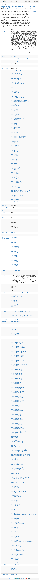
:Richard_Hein (14, 540)
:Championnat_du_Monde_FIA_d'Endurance (19, 187)
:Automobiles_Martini (15, 443)
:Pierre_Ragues (14, 164)
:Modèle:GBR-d (14, 259)
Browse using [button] (12, 1)
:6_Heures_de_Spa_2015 (16, 418)
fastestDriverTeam (5, 325)
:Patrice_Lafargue (15, 522)
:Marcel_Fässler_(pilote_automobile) (18, 183)
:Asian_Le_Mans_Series (16, 88)
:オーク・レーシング (15, 302)
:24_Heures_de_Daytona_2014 (17, 365)
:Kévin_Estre (14, 503)
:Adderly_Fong (14, 433)
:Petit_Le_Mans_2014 (15, 533)
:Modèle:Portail (14, 245)
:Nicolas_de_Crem (15, 518)
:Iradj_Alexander (15, 492)
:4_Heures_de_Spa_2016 (16, 388)
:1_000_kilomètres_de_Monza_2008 (18, 348)
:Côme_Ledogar (14, 461)
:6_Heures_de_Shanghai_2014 (17, 407)
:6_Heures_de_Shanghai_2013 (17, 406)
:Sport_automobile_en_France (17, 547)
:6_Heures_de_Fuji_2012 (16, 401)
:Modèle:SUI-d (14, 266)
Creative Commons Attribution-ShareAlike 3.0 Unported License (28, 579)
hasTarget (4, 566)
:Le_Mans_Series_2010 (16, 506)
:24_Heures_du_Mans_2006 (16, 366)
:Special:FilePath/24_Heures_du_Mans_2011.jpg (20, 311)
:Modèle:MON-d (14, 263)
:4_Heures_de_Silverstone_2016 (17, 387)
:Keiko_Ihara (14, 196)
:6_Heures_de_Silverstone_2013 (17, 413)
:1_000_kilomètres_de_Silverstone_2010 (18, 354)
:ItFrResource (14, 569)
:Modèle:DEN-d (14, 256)
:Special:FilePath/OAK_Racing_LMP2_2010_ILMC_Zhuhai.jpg (22, 312)
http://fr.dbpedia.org (19, 8)
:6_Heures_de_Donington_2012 (17, 322)
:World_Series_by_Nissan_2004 (17, 551)
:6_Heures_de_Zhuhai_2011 (16, 424)
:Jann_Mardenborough (16, 496)
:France (13, 56)
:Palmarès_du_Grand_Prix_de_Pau (18, 521)
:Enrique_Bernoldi (15, 114)
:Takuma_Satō (14, 176)
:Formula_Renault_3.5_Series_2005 (18, 469)
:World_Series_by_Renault (16, 182)
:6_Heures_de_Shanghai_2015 (17, 409)
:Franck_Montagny (15, 123)
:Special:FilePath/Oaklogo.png (17, 314)
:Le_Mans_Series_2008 (16, 505)
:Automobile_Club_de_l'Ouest (17, 90)
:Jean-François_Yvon (15, 497)
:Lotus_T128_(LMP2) (15, 515)
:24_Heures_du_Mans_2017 (16, 380)
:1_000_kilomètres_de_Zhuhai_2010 (18, 72)
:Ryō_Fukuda (14, 169)
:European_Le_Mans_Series (16, 117)
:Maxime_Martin (14, 185)
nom (3, 217)
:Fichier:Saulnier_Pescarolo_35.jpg (17, 195)
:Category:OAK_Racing (17, 296)
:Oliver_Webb (14, 159)
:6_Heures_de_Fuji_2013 (16, 402)
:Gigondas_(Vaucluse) (15, 474)
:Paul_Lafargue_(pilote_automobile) (18, 523)
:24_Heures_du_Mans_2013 (16, 77)
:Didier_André (14, 109)
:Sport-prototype (14, 174)
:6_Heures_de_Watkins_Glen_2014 (18, 422)
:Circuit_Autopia (14, 325)
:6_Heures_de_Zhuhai (15, 423)
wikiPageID (4, 63)
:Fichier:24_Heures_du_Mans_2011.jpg (18, 188)
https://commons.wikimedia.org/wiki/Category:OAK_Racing (20, 292)
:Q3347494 (13, 297)
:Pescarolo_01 (14, 161)
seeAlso (3, 292)
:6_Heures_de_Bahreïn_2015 (17, 397)
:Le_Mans (13, 146)
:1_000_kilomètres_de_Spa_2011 (17, 360)
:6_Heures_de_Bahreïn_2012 (17, 393)
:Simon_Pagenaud (15, 173)
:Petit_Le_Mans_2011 (15, 531)
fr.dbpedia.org (31, 8)
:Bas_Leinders (14, 91)
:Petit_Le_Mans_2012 (15, 532)
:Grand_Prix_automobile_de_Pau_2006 (18, 479)
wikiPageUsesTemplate (6, 238)
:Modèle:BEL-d (14, 250)
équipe (4, 564)
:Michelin (13, 186)
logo (3, 212)
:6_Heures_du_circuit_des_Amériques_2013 (19, 429)
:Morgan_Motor (14, 155)
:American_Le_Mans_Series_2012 (17, 83)
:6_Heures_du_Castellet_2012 (17, 427)
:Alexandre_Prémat (15, 82)
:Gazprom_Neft (14, 125)
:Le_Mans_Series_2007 (16, 504)
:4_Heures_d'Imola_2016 (16, 386)
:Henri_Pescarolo (15, 132)
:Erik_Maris (14, 115)
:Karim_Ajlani (14, 501)
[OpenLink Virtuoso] (11, 578)
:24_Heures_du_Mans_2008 (16, 369)
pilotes (4, 219)
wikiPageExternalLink (5, 61)
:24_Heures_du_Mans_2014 (16, 377)
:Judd (13, 142)
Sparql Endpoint (35, 1)
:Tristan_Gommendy (15, 178)
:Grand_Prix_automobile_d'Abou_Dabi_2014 (19, 476)
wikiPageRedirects (5, 336)
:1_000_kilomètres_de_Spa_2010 (17, 359)
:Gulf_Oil (13, 128)
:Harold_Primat (14, 131)
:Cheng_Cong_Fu (15, 104)
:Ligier (13, 508)
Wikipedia (12, 579)
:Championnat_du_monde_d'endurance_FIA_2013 (20, 454)
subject (3, 270)
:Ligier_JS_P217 (15, 512)
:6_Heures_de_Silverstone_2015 (17, 414)
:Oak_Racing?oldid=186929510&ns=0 (18, 309)
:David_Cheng (14, 463)
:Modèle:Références (15, 246)
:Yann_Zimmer (14, 553)
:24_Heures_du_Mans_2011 (16, 373)
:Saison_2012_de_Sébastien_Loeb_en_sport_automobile (21, 541)
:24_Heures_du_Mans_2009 (16, 74)
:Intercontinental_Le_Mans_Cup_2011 (18, 137)
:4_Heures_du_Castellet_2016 (17, 389)
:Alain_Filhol (14, 434)
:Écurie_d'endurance (15, 96)
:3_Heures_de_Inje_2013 (16, 382)
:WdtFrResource (14, 572)
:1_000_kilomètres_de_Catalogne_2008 (18, 345)
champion (4, 321)
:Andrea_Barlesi (14, 84)
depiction (4, 311)
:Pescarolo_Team (15, 528)
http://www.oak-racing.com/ (15, 61)
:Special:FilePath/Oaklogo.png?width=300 (19, 58)
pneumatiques (5, 232)
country (3, 56)
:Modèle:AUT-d (14, 248)
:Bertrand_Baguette (15, 92)
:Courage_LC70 (14, 459)
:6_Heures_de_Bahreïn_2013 (17, 395)
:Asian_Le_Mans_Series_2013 (17, 441)
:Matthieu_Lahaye (15, 334)
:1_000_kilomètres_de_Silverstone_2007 (18, 350)
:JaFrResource (14, 566)
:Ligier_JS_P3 (14, 152)
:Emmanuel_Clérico (15, 113)
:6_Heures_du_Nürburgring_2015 (17, 428)
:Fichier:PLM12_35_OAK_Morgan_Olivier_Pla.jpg (20, 191)
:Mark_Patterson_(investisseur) (17, 555)
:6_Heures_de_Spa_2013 (16, 416)
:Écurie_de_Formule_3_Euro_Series (18, 97)
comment (4, 275)
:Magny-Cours (14, 154)
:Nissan (13, 158)
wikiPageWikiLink (5, 70)
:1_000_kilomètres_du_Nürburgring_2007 (19, 364)
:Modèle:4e (14, 239)
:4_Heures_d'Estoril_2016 (16, 384)
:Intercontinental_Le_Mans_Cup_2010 (18, 136)
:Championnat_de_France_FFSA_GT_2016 (19, 449)
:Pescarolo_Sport (15, 163)
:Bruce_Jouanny (14, 93)
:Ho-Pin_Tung (14, 488)
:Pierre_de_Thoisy (15, 536)
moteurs (4, 214)
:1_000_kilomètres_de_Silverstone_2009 (18, 352)
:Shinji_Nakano (14, 172)
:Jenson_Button (14, 141)
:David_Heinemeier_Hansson (17, 108)
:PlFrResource (14, 570)
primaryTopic (5, 574)
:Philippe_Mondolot (15, 199)
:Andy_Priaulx (14, 86)
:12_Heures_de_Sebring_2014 (17, 342)
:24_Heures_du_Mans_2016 (16, 379)
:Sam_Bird (14, 170)
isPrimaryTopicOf (5, 319)
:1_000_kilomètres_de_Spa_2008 (17, 356)
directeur (4, 205)
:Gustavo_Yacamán (15, 129)
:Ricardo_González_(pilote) (16, 167)
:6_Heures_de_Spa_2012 (16, 415)
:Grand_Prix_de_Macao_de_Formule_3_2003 (19, 482)
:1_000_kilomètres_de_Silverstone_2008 (18, 351)
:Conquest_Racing (15, 106)
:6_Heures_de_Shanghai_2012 (17, 405)
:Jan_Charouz (14, 140)
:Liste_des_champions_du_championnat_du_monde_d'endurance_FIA (23, 514)
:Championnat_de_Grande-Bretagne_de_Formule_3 (20, 101)
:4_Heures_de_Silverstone (16, 78)
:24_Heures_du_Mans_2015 (16, 378)
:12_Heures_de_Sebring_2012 (17, 341)
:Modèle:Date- (14, 243)
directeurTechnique (6, 207)
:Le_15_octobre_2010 (15, 192)
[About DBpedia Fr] (4, 1)
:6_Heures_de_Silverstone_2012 (17, 411)
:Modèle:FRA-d (14, 257)
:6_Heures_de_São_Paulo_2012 (17, 419)
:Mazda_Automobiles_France (17, 194)
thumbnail (4, 58)
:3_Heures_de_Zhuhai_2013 (16, 321)
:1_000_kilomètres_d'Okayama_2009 (18, 70)
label (3, 285)
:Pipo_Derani (14, 165)
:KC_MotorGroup (15, 145)
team (3, 328)
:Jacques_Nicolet (15, 138)
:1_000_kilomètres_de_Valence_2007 (18, 361)
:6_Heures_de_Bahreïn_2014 (17, 396)
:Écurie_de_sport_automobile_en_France (19, 99)
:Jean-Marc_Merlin (15, 197)
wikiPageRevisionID (5, 68)
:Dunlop (13, 111)
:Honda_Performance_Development (18, 133)
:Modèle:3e (14, 238)
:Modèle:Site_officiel (15, 247)
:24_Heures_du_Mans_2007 (16, 368)
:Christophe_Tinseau (15, 105)
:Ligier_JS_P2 (14, 151)
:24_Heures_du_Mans (15, 73)
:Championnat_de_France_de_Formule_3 (19, 100)
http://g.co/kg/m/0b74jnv (14, 306)
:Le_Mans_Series (15, 147)
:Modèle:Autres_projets (16, 241)
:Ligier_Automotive (15, 150)
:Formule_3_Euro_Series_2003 (17, 470)
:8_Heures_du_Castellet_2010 (17, 432)
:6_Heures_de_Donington (16, 79)
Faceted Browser (27, 1)
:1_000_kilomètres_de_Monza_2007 (18, 347)
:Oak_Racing (14, 305)
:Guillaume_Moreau (15, 127)
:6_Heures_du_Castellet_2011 (17, 425)
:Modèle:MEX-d (14, 261)
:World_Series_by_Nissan (16, 181)
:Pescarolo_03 (14, 526)
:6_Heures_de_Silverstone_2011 (17, 410)
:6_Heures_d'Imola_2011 (16, 392)
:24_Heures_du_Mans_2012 (16, 374)
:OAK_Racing (13, 295)
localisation (4, 210)
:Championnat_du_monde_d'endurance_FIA (19, 102)
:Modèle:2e (14, 237)
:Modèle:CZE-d (14, 255)
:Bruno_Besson (14, 95)
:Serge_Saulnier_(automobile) (17, 542)
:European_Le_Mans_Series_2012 (17, 118)
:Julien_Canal (14, 143)
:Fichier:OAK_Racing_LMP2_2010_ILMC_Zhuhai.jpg (20, 190)
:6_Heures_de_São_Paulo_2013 (17, 420)
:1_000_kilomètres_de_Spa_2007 (17, 355)
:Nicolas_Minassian (15, 156)
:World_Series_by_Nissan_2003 (17, 550)
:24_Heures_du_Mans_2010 (16, 75)
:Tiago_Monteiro (15, 177)
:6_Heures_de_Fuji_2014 (16, 404)
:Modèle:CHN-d (14, 252)
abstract (3, 31)
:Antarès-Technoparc (15, 438)
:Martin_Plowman (15, 333)
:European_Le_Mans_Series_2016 (17, 468)
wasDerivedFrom (5, 309)
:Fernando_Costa (15, 119)
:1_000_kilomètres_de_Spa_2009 (17, 357)
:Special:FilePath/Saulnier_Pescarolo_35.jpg (20, 316)
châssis (4, 201)
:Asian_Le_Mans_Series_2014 (17, 442)
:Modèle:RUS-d (14, 265)
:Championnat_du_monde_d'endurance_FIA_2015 (20, 455)
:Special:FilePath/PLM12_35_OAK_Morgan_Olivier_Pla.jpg (22, 315)
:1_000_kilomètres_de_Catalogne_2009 (18, 346)
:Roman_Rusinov (15, 168)
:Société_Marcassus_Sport (16, 546)
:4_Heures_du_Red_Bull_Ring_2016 (18, 391)
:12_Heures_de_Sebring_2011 (17, 339)
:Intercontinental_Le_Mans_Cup (17, 134)
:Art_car (13, 87)
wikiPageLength (5, 65)
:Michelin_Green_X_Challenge (17, 560)
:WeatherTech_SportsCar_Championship (18, 179)
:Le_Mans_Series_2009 (16, 149)
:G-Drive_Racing (15, 124)
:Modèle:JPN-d (14, 260)
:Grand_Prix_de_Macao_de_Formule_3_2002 (19, 481)
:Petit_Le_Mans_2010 (15, 529)
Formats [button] (18, 1)
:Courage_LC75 (14, 460)
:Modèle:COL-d (14, 254)
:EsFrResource (14, 568)
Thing (8, 8)
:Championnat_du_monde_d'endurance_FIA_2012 (20, 452)
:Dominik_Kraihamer (15, 110)
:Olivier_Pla (14, 160)
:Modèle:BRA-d (14, 251)
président (4, 234)
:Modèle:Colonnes (15, 242)
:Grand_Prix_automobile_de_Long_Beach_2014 (20, 477)
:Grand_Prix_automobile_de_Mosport (18, 478)
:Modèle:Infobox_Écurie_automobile (18, 268)
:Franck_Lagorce (15, 122)
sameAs (3, 295)
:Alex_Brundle (14, 81)
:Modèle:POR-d (14, 264)
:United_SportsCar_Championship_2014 (18, 549)
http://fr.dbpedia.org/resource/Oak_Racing (18, 6)
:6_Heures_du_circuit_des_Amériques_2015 (19, 431)
